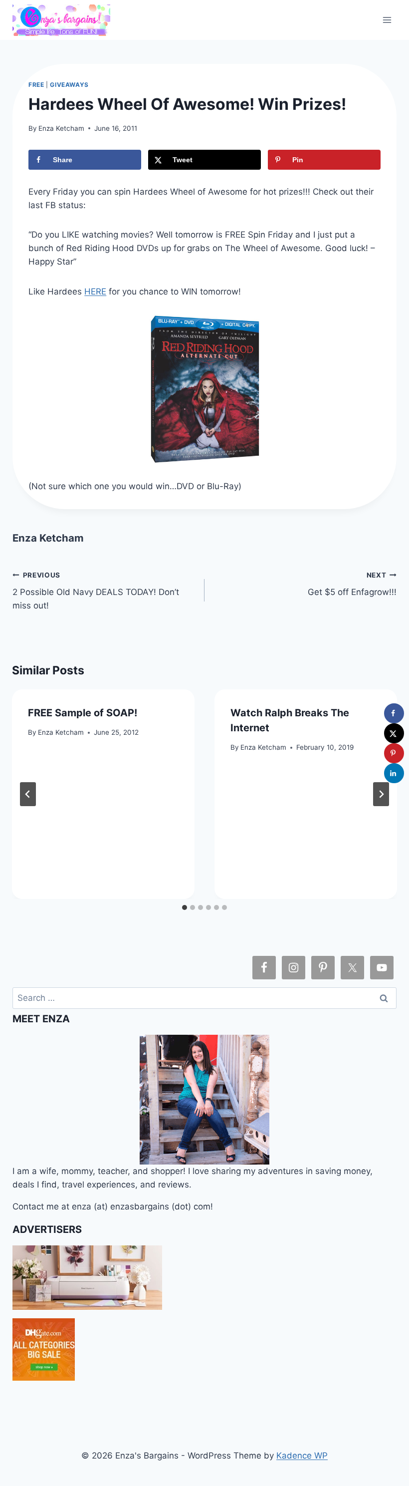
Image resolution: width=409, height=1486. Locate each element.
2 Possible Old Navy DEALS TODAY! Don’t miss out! (95, 591)
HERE (95, 292)
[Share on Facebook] (394, 713)
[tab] (184, 907)
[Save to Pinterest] (394, 753)
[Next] (381, 794)
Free (36, 84)
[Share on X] (394, 733)
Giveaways (69, 84)
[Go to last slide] (28, 794)
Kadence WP (302, 1456)
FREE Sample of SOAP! (82, 713)
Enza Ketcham (61, 128)
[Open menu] (387, 19)
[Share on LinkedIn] (394, 773)
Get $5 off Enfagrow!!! (352, 584)
